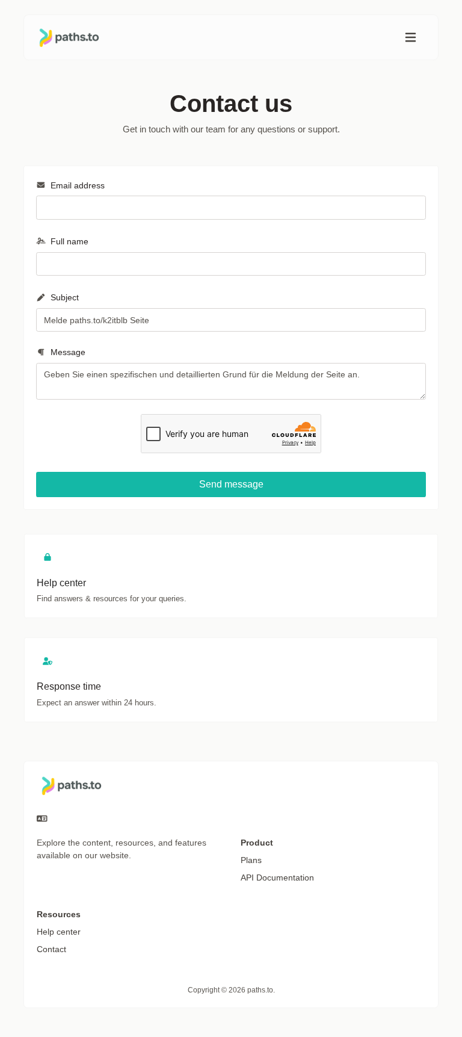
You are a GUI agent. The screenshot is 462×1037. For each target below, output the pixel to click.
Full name (68, 241)
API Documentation (277, 877)
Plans (251, 860)
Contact (51, 949)
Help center (59, 931)
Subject (63, 297)
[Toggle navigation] (410, 37)
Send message (231, 484)
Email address (76, 185)
